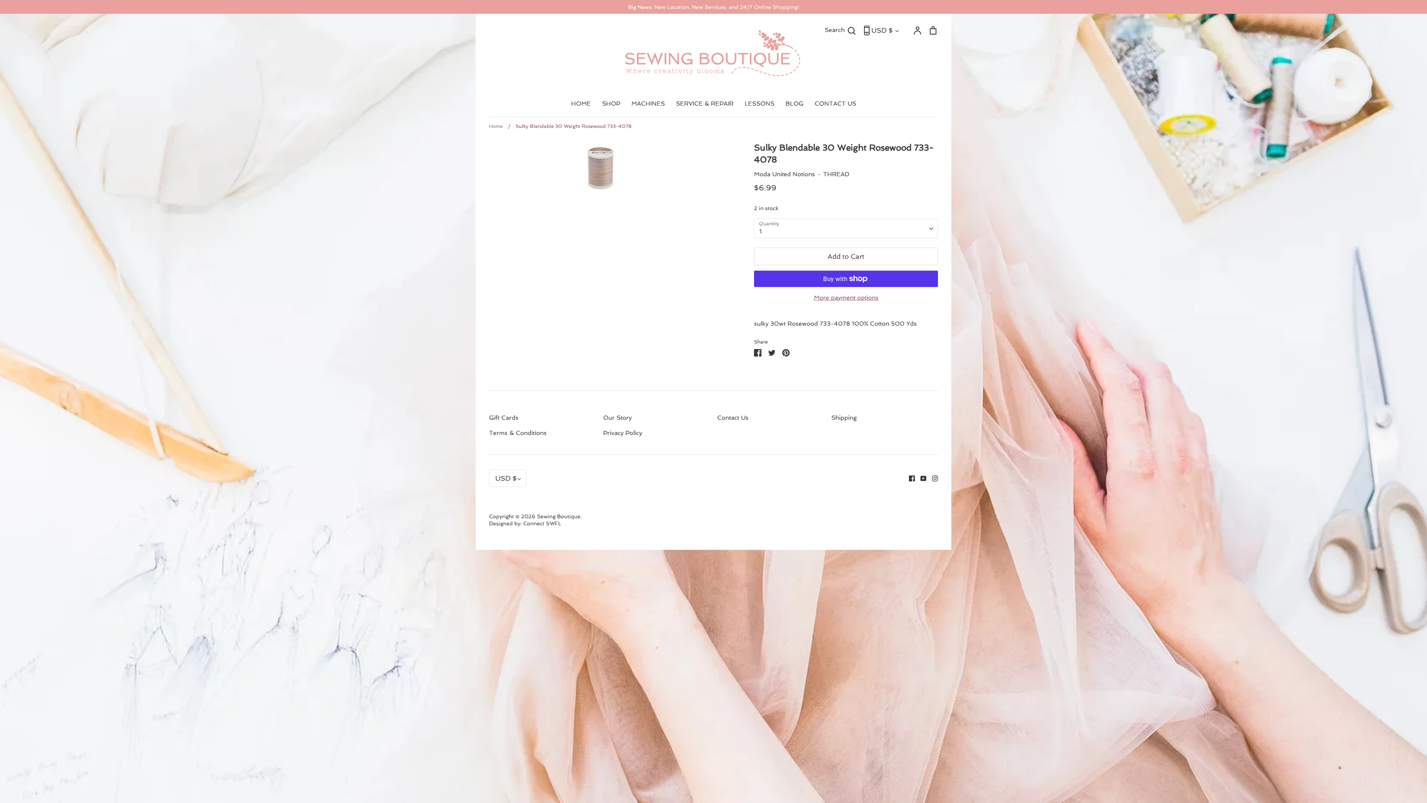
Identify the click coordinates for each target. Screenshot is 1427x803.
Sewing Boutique (558, 516)
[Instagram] (932, 477)
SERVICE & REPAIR (705, 103)
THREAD (836, 174)
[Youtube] (920, 477)
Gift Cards (503, 417)
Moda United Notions (784, 174)
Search (840, 29)
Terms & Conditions (518, 432)
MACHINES (648, 103)
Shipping (844, 417)
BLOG (794, 103)
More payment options (846, 297)
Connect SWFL (542, 523)
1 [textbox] (760, 231)
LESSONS (759, 103)
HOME (581, 103)
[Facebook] (909, 477)
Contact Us (732, 417)
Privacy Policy (622, 432)
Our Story (617, 417)
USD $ (882, 30)
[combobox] (846, 228)
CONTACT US (835, 103)
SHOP (611, 103)
